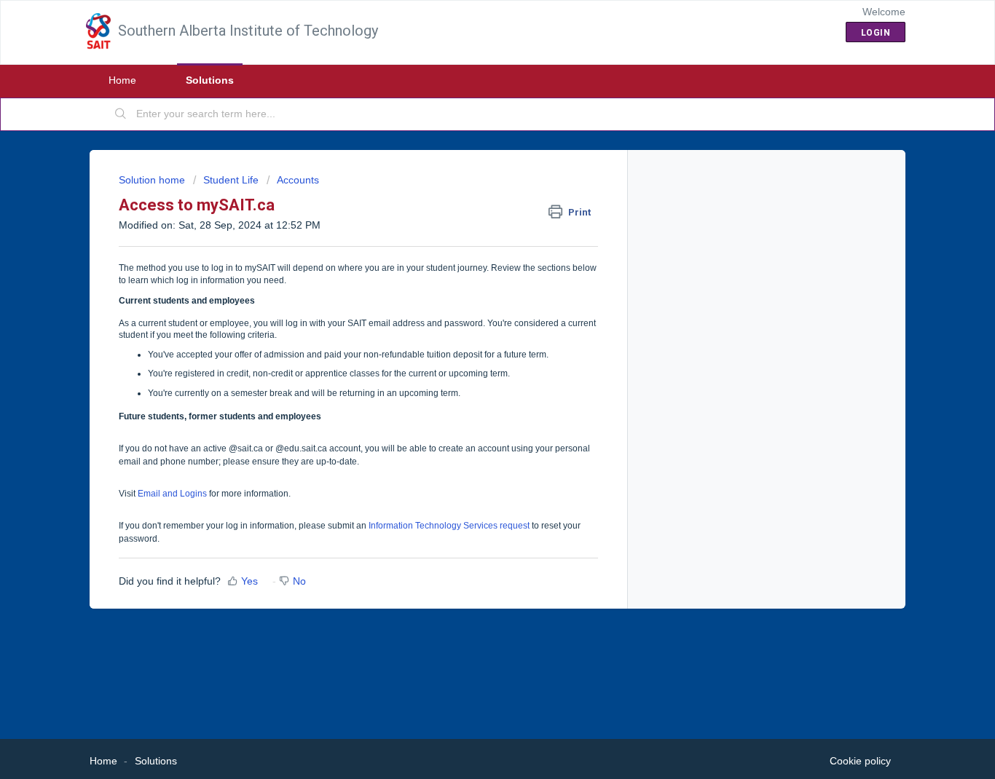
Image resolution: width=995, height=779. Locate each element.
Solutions (210, 80)
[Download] (470, 197)
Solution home (153, 180)
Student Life (231, 180)
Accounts (298, 180)
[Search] (121, 114)
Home (122, 80)
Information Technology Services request (449, 526)
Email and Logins (172, 494)
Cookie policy (860, 761)
